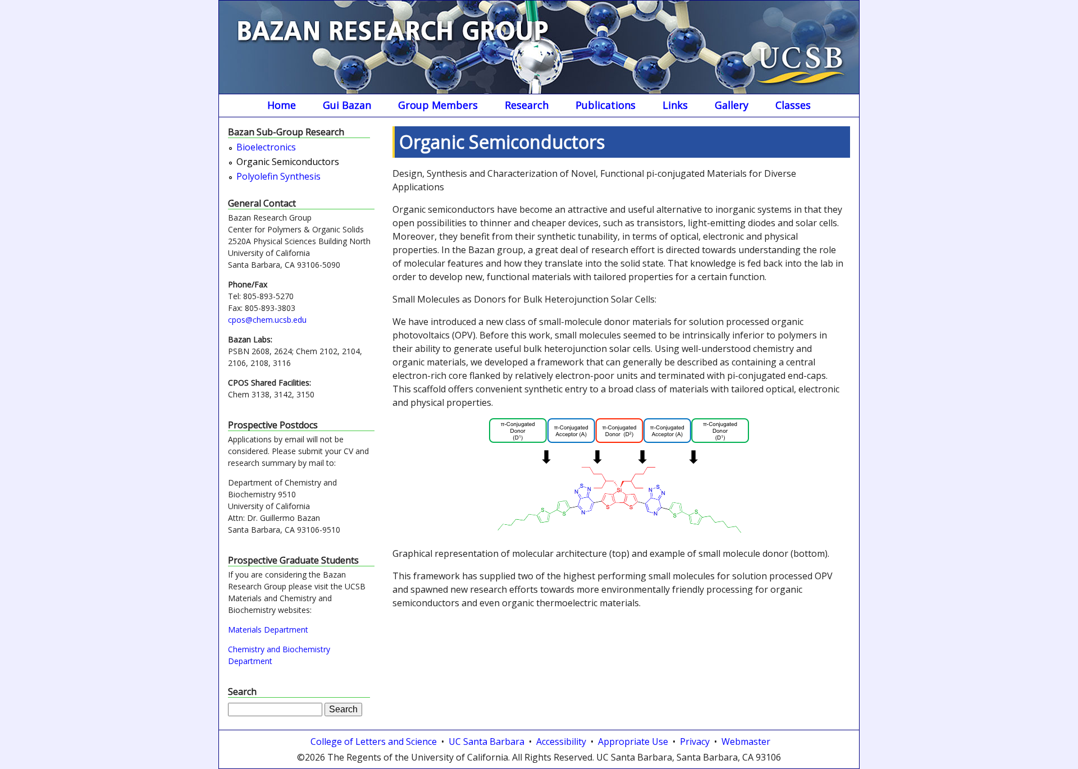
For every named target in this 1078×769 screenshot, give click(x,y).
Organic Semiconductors (287, 162)
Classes (793, 105)
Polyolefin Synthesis (278, 176)
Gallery (731, 105)
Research (527, 105)
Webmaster (745, 741)
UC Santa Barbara (486, 741)
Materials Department (268, 629)
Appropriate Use (633, 741)
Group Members (438, 105)
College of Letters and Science (373, 741)
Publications (605, 105)
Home (281, 105)
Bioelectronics (266, 147)
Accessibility (561, 741)
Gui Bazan (347, 105)
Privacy (695, 741)
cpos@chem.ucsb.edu (267, 319)
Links (675, 105)
